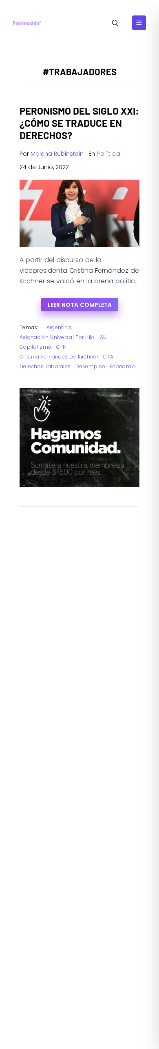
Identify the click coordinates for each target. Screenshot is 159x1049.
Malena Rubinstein (57, 154)
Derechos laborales (45, 366)
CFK (61, 346)
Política (109, 154)
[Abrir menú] (139, 22)
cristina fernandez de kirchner (59, 356)
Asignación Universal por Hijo (57, 337)
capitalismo (35, 346)
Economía (123, 366)
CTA (108, 356)
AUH (105, 337)
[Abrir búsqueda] (115, 23)
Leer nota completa (80, 305)
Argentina (58, 327)
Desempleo (90, 366)
